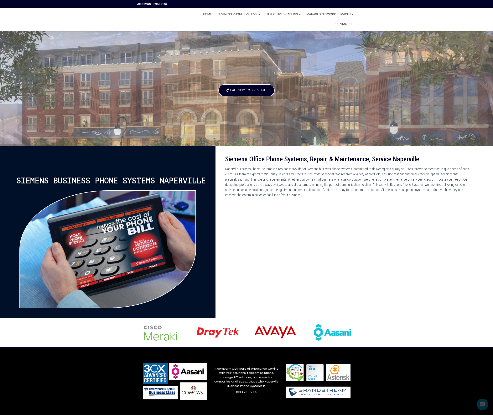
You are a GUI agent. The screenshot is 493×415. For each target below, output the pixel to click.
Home (207, 14)
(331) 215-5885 (160, 3)
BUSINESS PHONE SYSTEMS (237, 14)
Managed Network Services (328, 14)
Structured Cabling (282, 14)
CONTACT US (344, 24)
